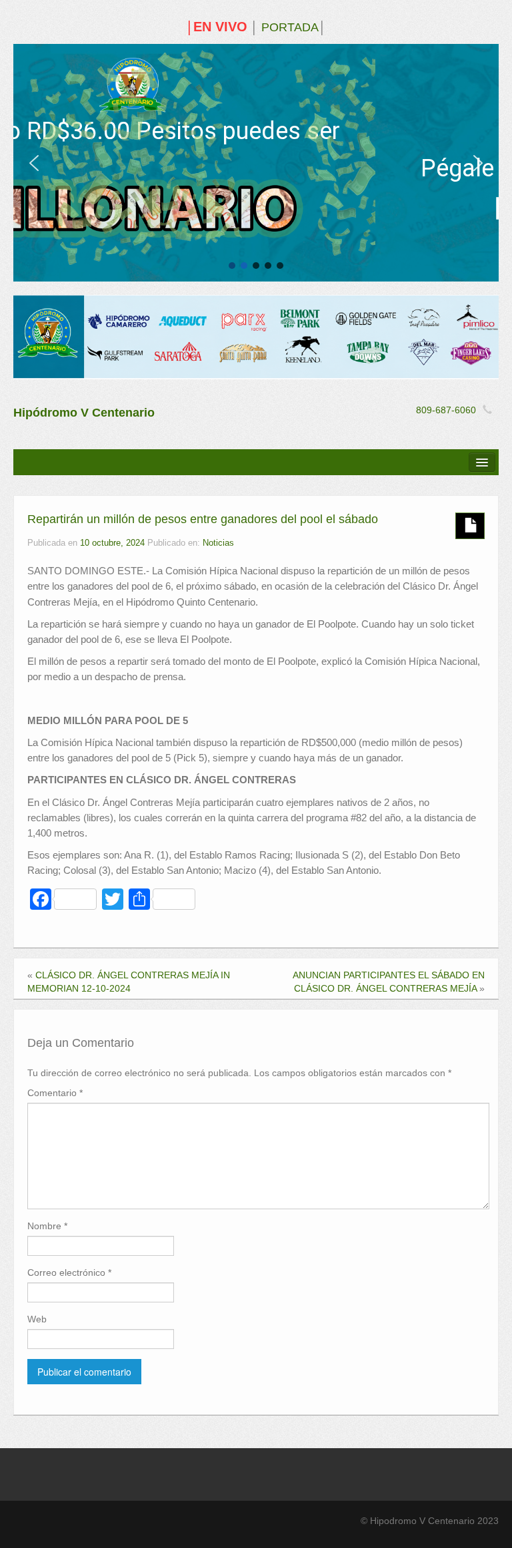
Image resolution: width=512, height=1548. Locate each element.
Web (37, 1319)
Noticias (218, 543)
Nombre (47, 1226)
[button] (34, 163)
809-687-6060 (446, 410)
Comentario (55, 1092)
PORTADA (290, 27)
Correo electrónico (69, 1272)
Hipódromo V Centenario (84, 412)
